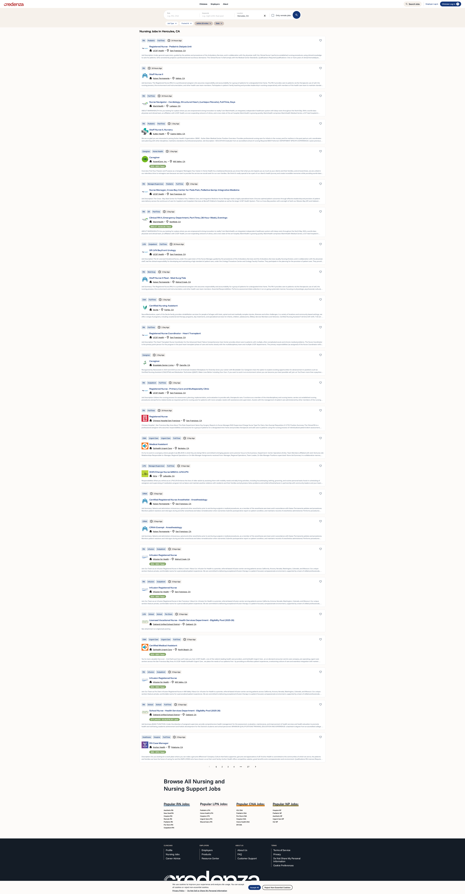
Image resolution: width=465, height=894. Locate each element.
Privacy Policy (178, 890)
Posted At (187, 23)
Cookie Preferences (283, 865)
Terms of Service (281, 850)
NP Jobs (291, 804)
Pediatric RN (168, 822)
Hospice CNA (241, 819)
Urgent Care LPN (206, 819)
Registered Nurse (158, 416)
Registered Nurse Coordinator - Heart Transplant (175, 333)
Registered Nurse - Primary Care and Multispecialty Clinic (179, 388)
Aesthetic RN (168, 810)
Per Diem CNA (241, 816)
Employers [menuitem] (215, 4)
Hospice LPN (204, 816)
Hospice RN (168, 816)
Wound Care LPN (206, 822)
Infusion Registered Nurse (163, 555)
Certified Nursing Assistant (163, 305)
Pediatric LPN (205, 810)
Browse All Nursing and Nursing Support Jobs (194, 785)
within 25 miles (204, 23)
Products (206, 854)
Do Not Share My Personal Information (286, 860)
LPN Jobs (220, 804)
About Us (242, 850)
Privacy (277, 854)
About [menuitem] (225, 4)
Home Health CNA (243, 822)
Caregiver (154, 157)
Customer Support (247, 858)
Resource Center (210, 858)
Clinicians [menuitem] (203, 4)
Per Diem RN (168, 825)
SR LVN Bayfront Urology (162, 250)
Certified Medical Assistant (163, 645)
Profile (169, 850)
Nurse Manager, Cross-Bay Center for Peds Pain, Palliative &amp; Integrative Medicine (194, 190)
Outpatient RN (169, 828)
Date (219, 23)
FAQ (239, 854)
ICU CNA (239, 810)
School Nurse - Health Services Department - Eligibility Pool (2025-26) (184, 710)
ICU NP (275, 822)
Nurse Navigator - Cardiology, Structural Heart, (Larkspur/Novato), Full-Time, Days (192, 102)
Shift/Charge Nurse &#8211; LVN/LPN (168, 472)
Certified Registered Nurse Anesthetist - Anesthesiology (178, 499)
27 (248, 766)
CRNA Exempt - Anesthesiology (165, 527)
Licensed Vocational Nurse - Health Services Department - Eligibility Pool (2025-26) (191, 620)
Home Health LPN (206, 813)
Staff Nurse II (156, 74)
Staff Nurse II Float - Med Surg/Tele (167, 278)
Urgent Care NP (278, 819)
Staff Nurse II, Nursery (161, 129)
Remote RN (168, 819)
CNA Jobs (256, 804)
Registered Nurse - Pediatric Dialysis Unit (170, 46)
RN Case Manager (159, 743)
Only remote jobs (283, 15)
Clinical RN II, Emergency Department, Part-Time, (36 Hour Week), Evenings (188, 217)
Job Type (172, 23)
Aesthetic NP (277, 816)
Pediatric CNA (241, 813)
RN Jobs (182, 804)
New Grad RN (168, 813)
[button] (233, 48)
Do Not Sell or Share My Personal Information (207, 890)
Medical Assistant (158, 444)
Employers (207, 850)
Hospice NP (277, 810)
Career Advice (173, 858)
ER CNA (239, 825)
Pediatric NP (277, 813)
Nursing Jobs (172, 854)
